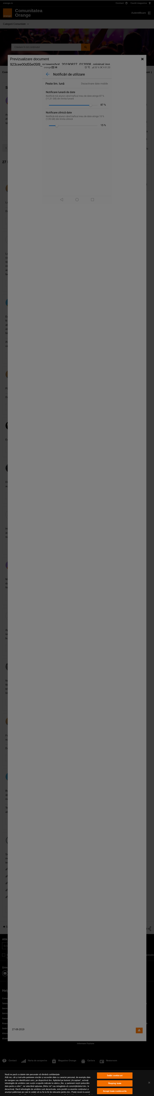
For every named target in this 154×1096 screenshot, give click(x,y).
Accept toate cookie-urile (114, 1091)
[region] (77, 1083)
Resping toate (114, 1083)
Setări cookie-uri (115, 1076)
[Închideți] (149, 1082)
